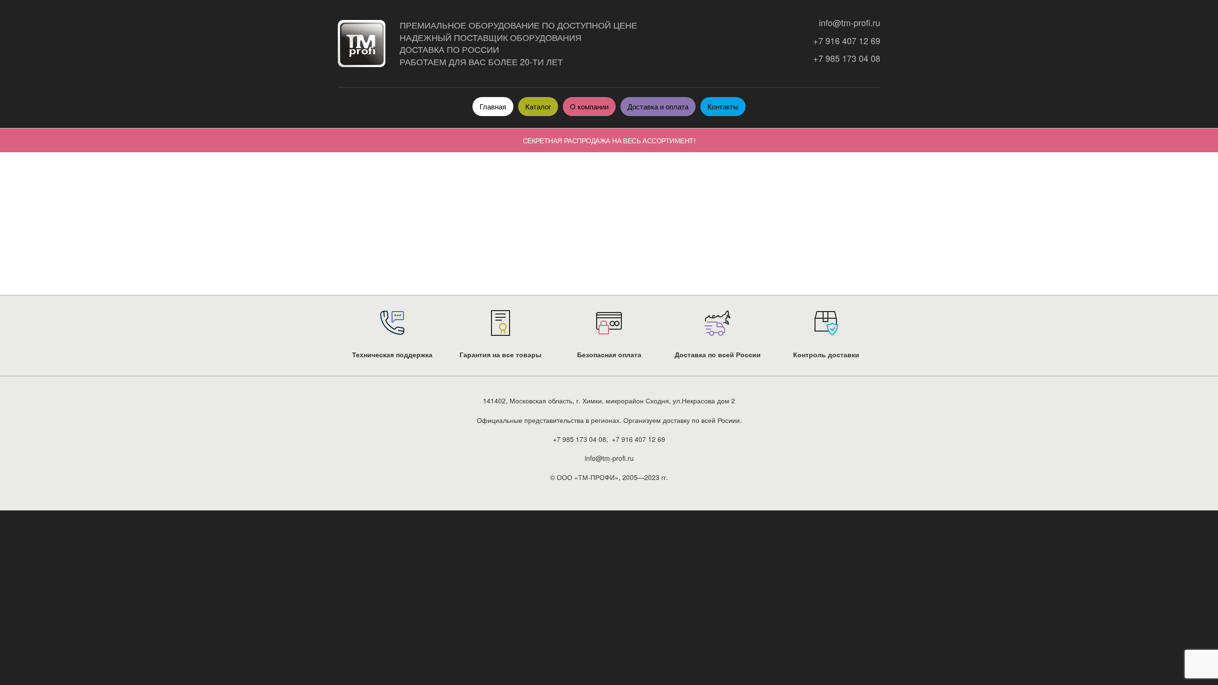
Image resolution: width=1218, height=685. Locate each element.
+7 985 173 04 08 (844, 58)
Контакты (722, 106)
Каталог (538, 106)
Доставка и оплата (658, 106)
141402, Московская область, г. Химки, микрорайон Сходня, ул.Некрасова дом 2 (609, 400)
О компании (589, 106)
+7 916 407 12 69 (844, 41)
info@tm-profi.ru (847, 23)
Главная (493, 106)
